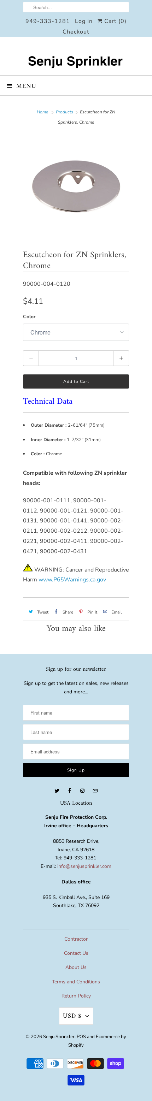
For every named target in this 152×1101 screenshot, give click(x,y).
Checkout (76, 32)
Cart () (115, 21)
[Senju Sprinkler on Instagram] (82, 790)
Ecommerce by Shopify (97, 1041)
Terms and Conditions (76, 981)
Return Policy (76, 996)
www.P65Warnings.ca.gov (72, 580)
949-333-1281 (47, 21)
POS (81, 1037)
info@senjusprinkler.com (84, 866)
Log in (84, 21)
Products (64, 112)
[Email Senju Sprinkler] (95, 790)
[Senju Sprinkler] (76, 56)
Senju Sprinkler (59, 1037)
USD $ (72, 1016)
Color (29, 316)
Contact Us (76, 953)
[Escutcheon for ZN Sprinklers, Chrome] (76, 187)
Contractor (76, 939)
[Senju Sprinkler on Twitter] (57, 790)
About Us (76, 967)
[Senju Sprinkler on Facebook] (69, 790)
